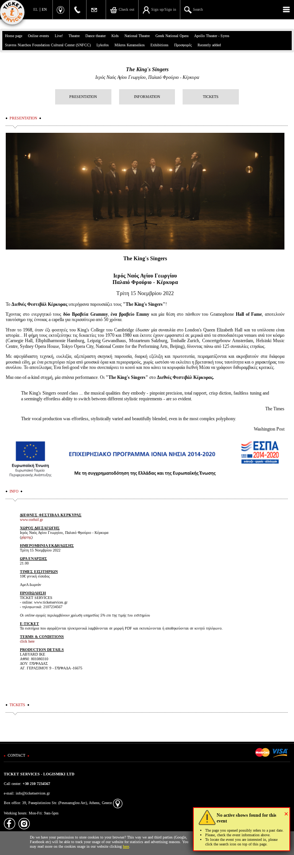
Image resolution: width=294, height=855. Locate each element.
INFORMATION (147, 97)
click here (27, 641)
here (126, 846)
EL (35, 9)
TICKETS (211, 97)
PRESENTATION (83, 97)
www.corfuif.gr (31, 519)
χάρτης (26, 537)
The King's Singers (147, 69)
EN (44, 9)
